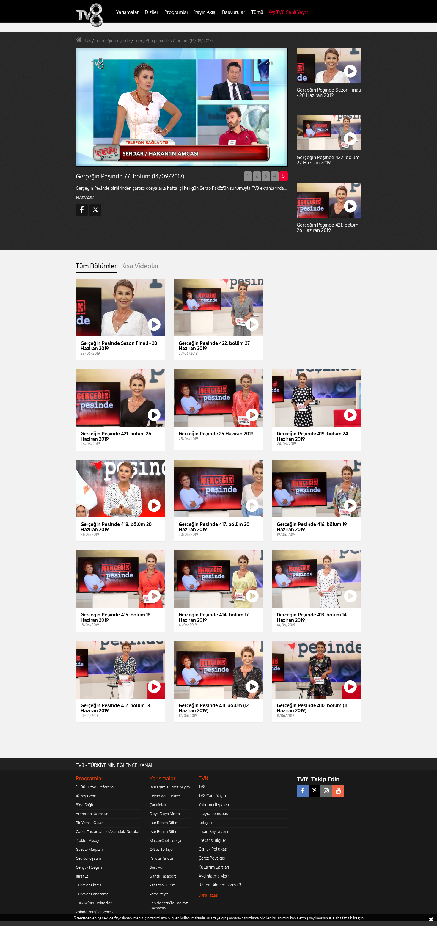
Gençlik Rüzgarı (89, 867)
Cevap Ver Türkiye (165, 795)
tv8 (88, 40)
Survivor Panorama (92, 894)
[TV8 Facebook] (303, 791)
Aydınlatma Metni (215, 875)
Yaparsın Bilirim (162, 885)
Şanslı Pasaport (163, 876)
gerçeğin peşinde (113, 40)
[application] (181, 107)
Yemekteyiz (159, 894)
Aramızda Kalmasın (92, 813)
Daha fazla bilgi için (348, 918)
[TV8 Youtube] (338, 791)
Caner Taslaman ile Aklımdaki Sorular (108, 831)
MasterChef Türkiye (166, 840)
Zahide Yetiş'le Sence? (94, 911)
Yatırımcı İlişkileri (214, 804)
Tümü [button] (257, 12)
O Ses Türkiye (161, 849)
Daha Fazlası (208, 895)
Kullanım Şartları (214, 867)
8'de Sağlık (85, 804)
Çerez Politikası (212, 858)
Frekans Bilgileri (213, 840)
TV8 (202, 786)
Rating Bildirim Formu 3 (220, 884)
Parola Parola (161, 858)
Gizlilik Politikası (213, 849)
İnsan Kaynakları (213, 831)
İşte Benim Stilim (164, 822)
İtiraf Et (82, 876)
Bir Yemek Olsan (89, 822)
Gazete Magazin (89, 849)
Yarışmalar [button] (127, 12)
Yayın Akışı (205, 12)
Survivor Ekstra (88, 885)
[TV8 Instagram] (326, 791)
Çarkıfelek (158, 804)
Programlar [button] (176, 12)
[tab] (96, 267)
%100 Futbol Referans (95, 786)
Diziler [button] (151, 12)
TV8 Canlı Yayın (292, 12)
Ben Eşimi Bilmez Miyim (170, 786)
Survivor (157, 867)
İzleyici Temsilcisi (214, 813)
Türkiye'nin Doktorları (94, 902)
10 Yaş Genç (86, 795)
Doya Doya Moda (165, 813)
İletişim (205, 822)
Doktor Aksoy (87, 840)
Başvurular (233, 12)
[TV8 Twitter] (314, 791)
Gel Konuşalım (88, 858)
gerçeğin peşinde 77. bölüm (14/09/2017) (174, 40)
